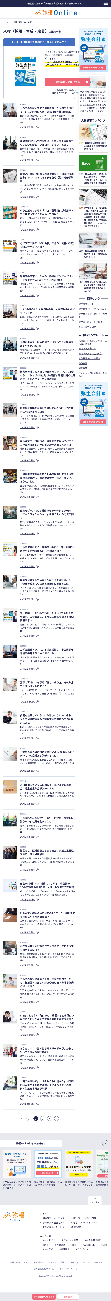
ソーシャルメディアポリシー (84, 1262)
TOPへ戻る (95, 1202)
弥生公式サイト (86, 304)
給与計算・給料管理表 (89, 358)
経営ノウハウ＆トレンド (85, 1222)
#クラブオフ (82, 1249)
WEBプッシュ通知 (56, 1262)
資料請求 (68, 1296)
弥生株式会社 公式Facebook (92, 309)
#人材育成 (48, 1249)
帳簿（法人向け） (87, 348)
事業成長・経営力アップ (55, 1222)
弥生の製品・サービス (53, 1227)
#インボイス (49, 1240)
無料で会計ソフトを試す (44, 1296)
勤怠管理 (83, 363)
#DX (74, 1244)
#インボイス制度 (70, 1240)
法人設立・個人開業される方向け (93, 374)
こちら (77, 93)
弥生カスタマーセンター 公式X (93, 315)
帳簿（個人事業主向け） (90, 353)
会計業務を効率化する (68, 82)
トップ (5, 22)
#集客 (45, 1244)
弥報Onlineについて (19, 1262)
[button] (97, 1143)
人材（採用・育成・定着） (84, 1217)
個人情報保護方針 (42, 1269)
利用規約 (38, 1262)
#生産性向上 (88, 1244)
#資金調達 (60, 1244)
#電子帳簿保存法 (93, 1240)
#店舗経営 (64, 1249)
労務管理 (83, 368)
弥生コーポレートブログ (90, 321)
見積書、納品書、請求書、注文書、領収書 (93, 342)
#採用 (104, 1244)
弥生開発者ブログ (87, 326)
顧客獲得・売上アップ (53, 1217)
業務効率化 (76, 1227)
